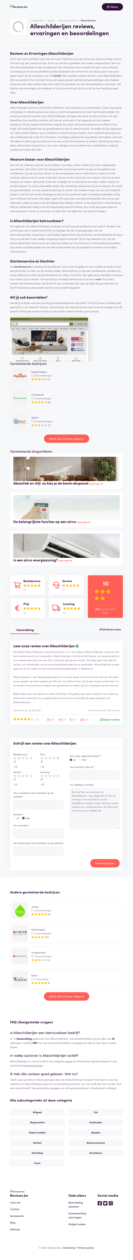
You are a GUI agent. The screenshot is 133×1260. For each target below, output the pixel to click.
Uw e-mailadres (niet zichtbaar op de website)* (33, 794)
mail (98, 279)
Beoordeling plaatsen (75, 1204)
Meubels (95, 1132)
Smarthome (95, 1152)
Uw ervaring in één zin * (82, 766)
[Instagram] (111, 1203)
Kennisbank (17, 1216)
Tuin (96, 1112)
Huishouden (95, 1122)
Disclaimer (69, 1247)
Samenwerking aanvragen (77, 1215)
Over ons (15, 1202)
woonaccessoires (33, 1065)
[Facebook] (100, 1203)
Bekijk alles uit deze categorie (66, 438)
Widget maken (77, 1224)
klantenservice (22, 266)
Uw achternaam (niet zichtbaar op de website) (38, 843)
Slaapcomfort (37, 1122)
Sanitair (37, 1142)
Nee (28, 818)
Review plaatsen (105, 863)
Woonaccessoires (68, 20)
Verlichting (37, 1152)
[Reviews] (18, 6)
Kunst (37, 1163)
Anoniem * (18, 814)
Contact (14, 1209)
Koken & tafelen (37, 1132)
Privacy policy (86, 1247)
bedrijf (57, 75)
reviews (55, 1088)
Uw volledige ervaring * (82, 784)
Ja (18, 818)
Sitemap (15, 1229)
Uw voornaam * (21, 825)
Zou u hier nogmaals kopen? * (86, 756)
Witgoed (37, 1112)
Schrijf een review (111, 629)
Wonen (51, 20)
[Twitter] (105, 1203)
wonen (69, 1061)
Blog (12, 1222)
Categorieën (36, 20)
